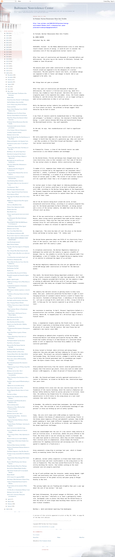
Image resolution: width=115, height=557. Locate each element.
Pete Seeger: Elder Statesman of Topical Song (18, 479)
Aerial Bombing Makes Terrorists (15, 181)
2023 (7, 40)
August (9, 84)
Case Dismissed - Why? (13, 187)
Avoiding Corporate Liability (14, 132)
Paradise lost (10, 270)
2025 (7, 35)
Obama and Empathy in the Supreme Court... (18, 141)
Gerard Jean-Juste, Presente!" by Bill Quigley (18, 100)
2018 (7, 52)
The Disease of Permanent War (14, 259)
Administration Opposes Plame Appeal (16, 226)
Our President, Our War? (13, 268)
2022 (7, 42)
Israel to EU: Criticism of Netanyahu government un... (16, 495)
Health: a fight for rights (13, 279)
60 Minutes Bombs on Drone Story (15, 351)
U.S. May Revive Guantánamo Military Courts (18, 490)
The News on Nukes (12, 394)
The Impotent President (13, 266)
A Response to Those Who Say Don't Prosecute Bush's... (16, 408)
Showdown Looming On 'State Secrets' (16, 154)
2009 (7, 73)
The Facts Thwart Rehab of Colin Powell (17, 115)
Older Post (81, 537)
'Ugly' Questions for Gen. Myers (14, 317)
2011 (7, 68)
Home (58, 537)
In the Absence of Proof (13, 194)
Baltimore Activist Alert (13, 135)
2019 (7, 49)
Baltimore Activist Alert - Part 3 (15, 492)
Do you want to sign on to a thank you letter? (18, 235)
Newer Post (35, 537)
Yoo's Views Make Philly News (14, 231)
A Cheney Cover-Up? (12, 411)
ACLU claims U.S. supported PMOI (15, 477)
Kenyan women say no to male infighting (17, 438)
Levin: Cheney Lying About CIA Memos (17, 104)
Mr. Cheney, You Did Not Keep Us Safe (16, 298)
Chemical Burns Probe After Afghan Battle (17, 354)
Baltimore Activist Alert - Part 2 (15, 371)
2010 (7, 70)
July (9, 86)
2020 (7, 47)
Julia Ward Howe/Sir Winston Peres (15, 322)
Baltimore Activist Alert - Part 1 (15, 413)
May (9, 91)
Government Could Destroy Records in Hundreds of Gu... (16, 401)
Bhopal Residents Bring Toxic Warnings (17, 466)
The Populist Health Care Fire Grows (16, 340)
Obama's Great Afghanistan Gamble (15, 207)
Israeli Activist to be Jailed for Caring (16, 428)
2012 (7, 66)
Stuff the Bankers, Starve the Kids (15, 102)
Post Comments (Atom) (45, 541)
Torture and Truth (11, 107)
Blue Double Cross (11, 212)
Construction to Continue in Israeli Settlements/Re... (15, 177)
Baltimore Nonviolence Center (33, 8)
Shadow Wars (10, 97)
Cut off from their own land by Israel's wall (17, 257)
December (10, 75)
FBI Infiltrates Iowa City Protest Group (16, 113)
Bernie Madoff (10, 474)
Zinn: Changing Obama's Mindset (15, 302)
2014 (7, 61)
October (10, 79)
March (9, 501)
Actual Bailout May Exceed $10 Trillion (17, 273)
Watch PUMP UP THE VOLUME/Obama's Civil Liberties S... (17, 223)
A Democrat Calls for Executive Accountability (14, 374)
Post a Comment (36, 534)
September (10, 82)
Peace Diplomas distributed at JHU (15, 233)
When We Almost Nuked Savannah (15, 189)
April (9, 499)
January (10, 506)
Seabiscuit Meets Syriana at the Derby (16, 445)
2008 (7, 509)
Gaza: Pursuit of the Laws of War (15, 388)
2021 (7, 45)
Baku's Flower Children (13, 244)
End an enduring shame (13, 404)
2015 (7, 59)
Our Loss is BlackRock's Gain (14, 205)
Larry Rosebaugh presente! (13, 242)
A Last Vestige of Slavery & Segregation (17, 130)
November (10, 77)
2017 (7, 54)
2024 (7, 38)
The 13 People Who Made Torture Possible (17, 251)
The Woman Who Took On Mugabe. (16, 349)
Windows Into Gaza (12, 209)
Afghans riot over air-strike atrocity (15, 385)
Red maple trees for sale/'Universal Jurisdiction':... (15, 161)
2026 (7, 33)
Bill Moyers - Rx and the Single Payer (16, 151)
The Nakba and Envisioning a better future (17, 300)
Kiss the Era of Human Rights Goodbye (16, 468)
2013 (7, 63)
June (9, 89)
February (10, 504)
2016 (7, 56)
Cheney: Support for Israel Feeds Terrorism (17, 192)
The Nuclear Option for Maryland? (15, 356)
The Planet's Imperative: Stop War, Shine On (17, 451)
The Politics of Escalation (13, 343)
